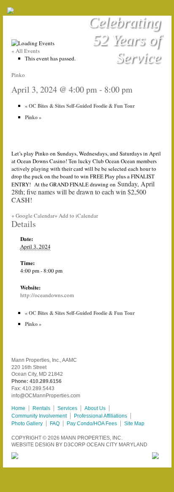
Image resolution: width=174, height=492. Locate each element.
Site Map (134, 423)
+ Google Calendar (32, 215)
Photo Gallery (27, 423)
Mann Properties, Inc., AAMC (44, 360)
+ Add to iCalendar (76, 215)
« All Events (25, 51)
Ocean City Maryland (117, 445)
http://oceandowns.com (47, 295)
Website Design (32, 445)
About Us (95, 408)
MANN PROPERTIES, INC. (91, 438)
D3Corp (74, 445)
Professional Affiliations (100, 416)
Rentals (41, 408)
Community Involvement (39, 416)
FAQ (55, 423)
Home (18, 408)
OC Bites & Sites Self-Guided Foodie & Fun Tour (80, 105)
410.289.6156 (46, 381)
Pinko (33, 117)
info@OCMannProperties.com (45, 396)
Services (67, 408)
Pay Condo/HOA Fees (92, 423)
